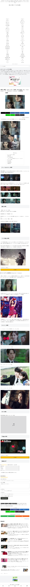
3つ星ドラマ (2, 503)
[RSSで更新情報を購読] (22, 516)
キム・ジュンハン (3, 504)
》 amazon (15, 269)
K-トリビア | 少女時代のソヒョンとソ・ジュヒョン (16, 158)
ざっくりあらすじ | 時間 (11, 154)
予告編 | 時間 (9, 162)
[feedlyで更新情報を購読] (8, 516)
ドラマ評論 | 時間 (10, 157)
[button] (29, 66)
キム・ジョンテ (8, 504)
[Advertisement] (15, 12)
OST (23, 503)
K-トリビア (6, 503)
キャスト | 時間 (10, 159)
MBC (21, 503)
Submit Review (4, 498)
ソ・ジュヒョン (24, 504)
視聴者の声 (9, 163)
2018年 (19, 503)
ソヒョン (21, 504)
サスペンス (10, 503)
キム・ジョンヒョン (13, 504)
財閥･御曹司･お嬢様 (15, 503)
